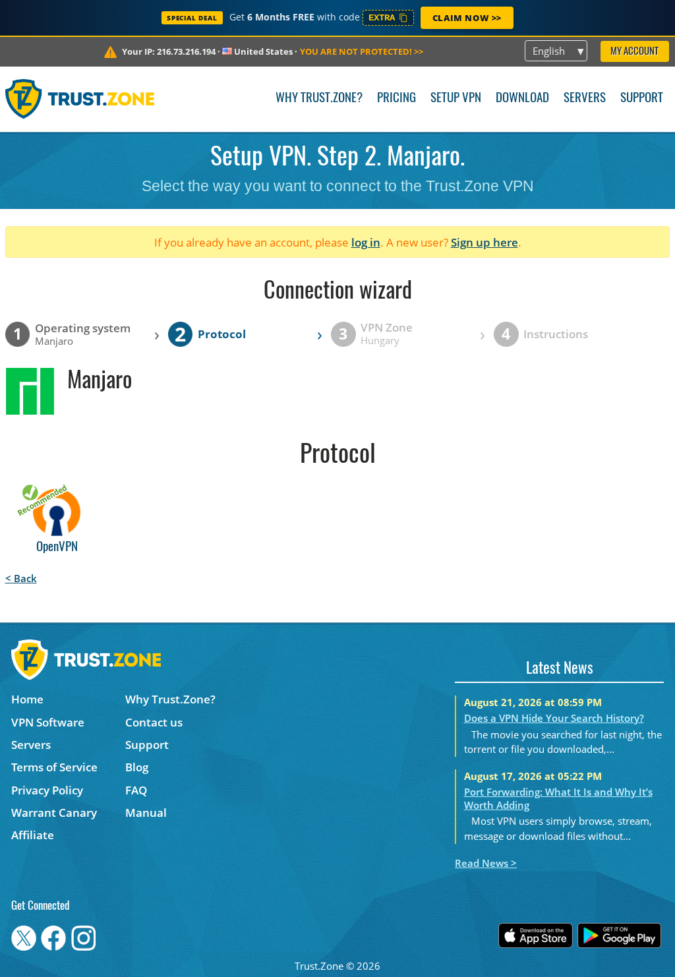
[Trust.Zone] (80, 99)
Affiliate (32, 835)
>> (361, 51)
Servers (585, 98)
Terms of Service (54, 767)
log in (365, 242)
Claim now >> (467, 18)
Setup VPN (455, 98)
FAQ (136, 790)
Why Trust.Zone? (319, 98)
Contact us (154, 722)
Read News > (486, 863)
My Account (634, 52)
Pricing (396, 98)
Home (27, 699)
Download (522, 98)
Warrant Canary (54, 812)
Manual (146, 812)
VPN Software (47, 722)
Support (641, 98)
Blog (136, 767)
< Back (21, 578)
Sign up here (484, 242)
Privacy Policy (47, 790)
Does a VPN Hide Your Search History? (554, 718)
